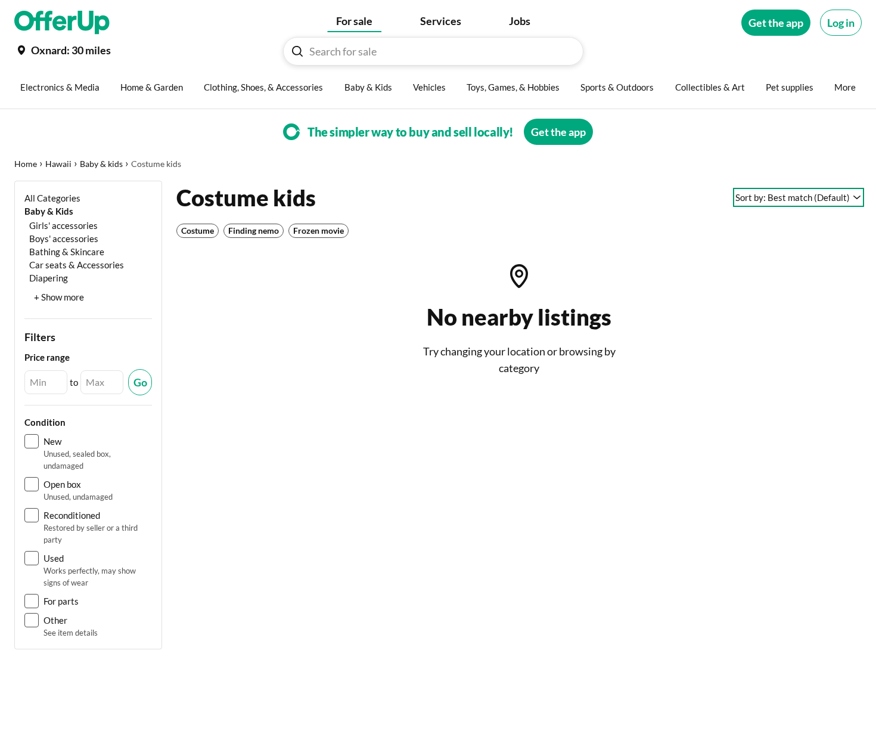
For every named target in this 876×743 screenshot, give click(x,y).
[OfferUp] (62, 23)
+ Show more (59, 297)
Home (25, 164)
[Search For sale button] (297, 51)
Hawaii (58, 164)
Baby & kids (101, 164)
